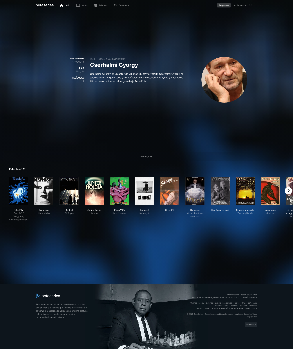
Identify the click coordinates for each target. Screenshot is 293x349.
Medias (233, 305)
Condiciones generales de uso (228, 303)
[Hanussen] (194, 191)
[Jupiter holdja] (94, 191)
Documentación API (199, 297)
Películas (146, 156)
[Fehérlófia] (18, 191)
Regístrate (224, 5)
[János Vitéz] (119, 191)
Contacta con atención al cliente (243, 297)
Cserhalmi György (116, 59)
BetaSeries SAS (222, 305)
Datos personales (249, 303)
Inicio (92, 59)
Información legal (197, 303)
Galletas (209, 303)
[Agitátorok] (270, 191)
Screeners (243, 305)
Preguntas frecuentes (218, 297)
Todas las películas (249, 294)
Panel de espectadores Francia (244, 308)
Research (253, 305)
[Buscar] (251, 5)
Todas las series (232, 294)
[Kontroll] (69, 191)
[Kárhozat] (144, 191)
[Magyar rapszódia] (245, 191)
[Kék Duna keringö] (220, 191)
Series (101, 59)
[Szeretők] (169, 191)
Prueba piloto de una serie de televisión (212, 308)
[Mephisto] (43, 191)
